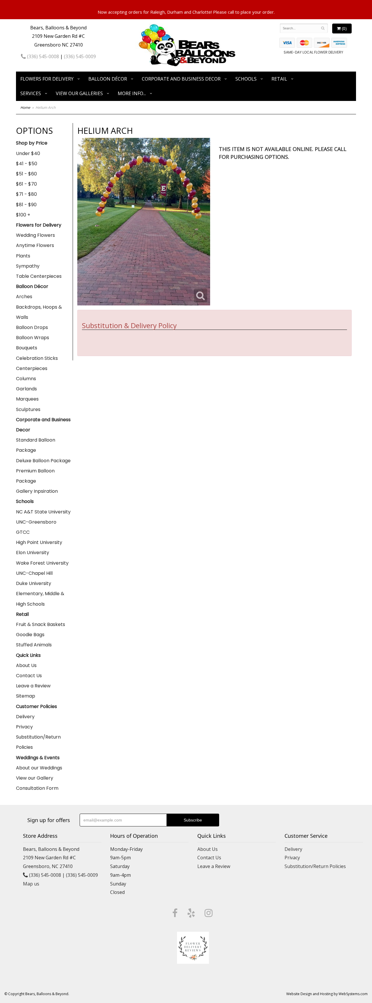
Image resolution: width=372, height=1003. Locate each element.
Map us (31, 884)
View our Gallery (34, 778)
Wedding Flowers (35, 235)
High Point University (39, 542)
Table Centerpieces (39, 276)
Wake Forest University (42, 563)
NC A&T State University (43, 511)
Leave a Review (33, 685)
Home (25, 107)
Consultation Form (37, 788)
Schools (246, 79)
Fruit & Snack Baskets (40, 624)
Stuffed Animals (34, 644)
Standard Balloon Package (35, 445)
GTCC (23, 532)
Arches (24, 296)
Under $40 (28, 153)
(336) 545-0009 (80, 56)
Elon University (32, 552)
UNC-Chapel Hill (34, 573)
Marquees (27, 399)
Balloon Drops (32, 327)
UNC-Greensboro (36, 522)
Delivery (25, 716)
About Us (26, 665)
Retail (279, 79)
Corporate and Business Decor (181, 79)
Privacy (24, 726)
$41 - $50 (26, 163)
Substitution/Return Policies (38, 742)
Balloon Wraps (32, 337)
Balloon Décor (107, 79)
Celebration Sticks (37, 358)
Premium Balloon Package (35, 475)
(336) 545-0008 (42, 56)
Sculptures (28, 409)
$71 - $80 (26, 194)
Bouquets (26, 347)
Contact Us (29, 675)
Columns (26, 378)
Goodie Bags (30, 634)
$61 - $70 (26, 184)
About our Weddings (39, 767)
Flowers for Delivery (47, 79)
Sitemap (25, 696)
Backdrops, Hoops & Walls (39, 312)
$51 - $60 (26, 173)
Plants (23, 255)
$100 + (23, 214)
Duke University (33, 583)
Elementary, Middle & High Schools (40, 598)
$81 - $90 (26, 204)
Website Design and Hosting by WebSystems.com (327, 993)
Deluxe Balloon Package (43, 460)
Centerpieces (31, 368)
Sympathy (28, 266)
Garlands (26, 388)
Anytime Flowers (35, 245)
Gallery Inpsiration (37, 491)
